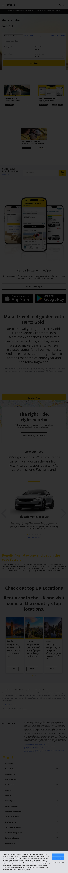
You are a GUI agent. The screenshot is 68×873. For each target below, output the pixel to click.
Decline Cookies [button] (58, 859)
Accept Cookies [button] (58, 855)
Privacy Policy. (26, 870)
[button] (58, 862)
